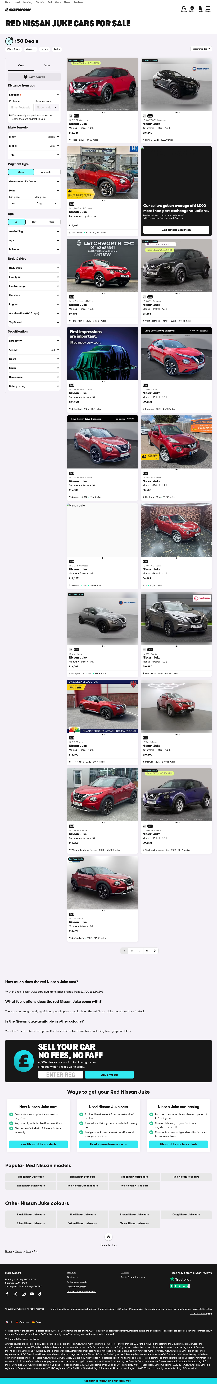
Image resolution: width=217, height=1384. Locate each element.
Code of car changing (201, 1313)
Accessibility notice (202, 1309)
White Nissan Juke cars (82, 1223)
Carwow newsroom (76, 1286)
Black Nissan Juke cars (31, 1214)
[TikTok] (40, 1295)
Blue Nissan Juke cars (82, 1214)
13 (147, 950)
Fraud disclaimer (106, 1309)
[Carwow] (18, 10)
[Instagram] (24, 1295)
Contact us (72, 1277)
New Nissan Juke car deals (38, 1144)
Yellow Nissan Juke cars (134, 1223)
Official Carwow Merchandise (81, 1291)
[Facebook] (7, 1295)
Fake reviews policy (154, 1309)
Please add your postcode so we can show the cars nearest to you (32, 117)
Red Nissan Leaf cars (82, 1176)
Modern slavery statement (178, 1309)
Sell (50, 2)
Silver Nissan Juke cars (31, 1223)
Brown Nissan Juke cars (134, 1214)
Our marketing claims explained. (24, 1339)
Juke (28, 1251)
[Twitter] (16, 1295)
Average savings (13, 1343)
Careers (125, 1272)
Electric (39, 2)
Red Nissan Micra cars (134, 1176)
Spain (38, 1322)
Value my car (109, 1074)
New (7, 2)
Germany (24, 1322)
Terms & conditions (59, 1309)
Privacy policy (136, 1309)
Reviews (79, 2)
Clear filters (13, 49)
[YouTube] (32, 1295)
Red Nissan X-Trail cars (134, 1185)
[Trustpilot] (191, 1282)
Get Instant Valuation (176, 229)
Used (17, 2)
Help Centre (13, 1272)
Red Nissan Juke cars (31, 1176)
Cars (21, 65)
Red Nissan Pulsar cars (31, 1185)
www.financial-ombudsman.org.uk (187, 1361)
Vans (58, 2)
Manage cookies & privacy (83, 1309)
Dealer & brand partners (133, 1277)
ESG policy (121, 1309)
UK (11, 1322)
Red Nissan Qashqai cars (83, 1185)
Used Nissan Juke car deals (108, 1144)
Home (8, 1251)
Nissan (18, 1251)
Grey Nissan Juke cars (186, 1214)
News (67, 2)
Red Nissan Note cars (186, 1176)
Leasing (27, 2)
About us (71, 1272)
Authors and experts (77, 1282)
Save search (37, 77)
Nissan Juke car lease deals (178, 1144)
